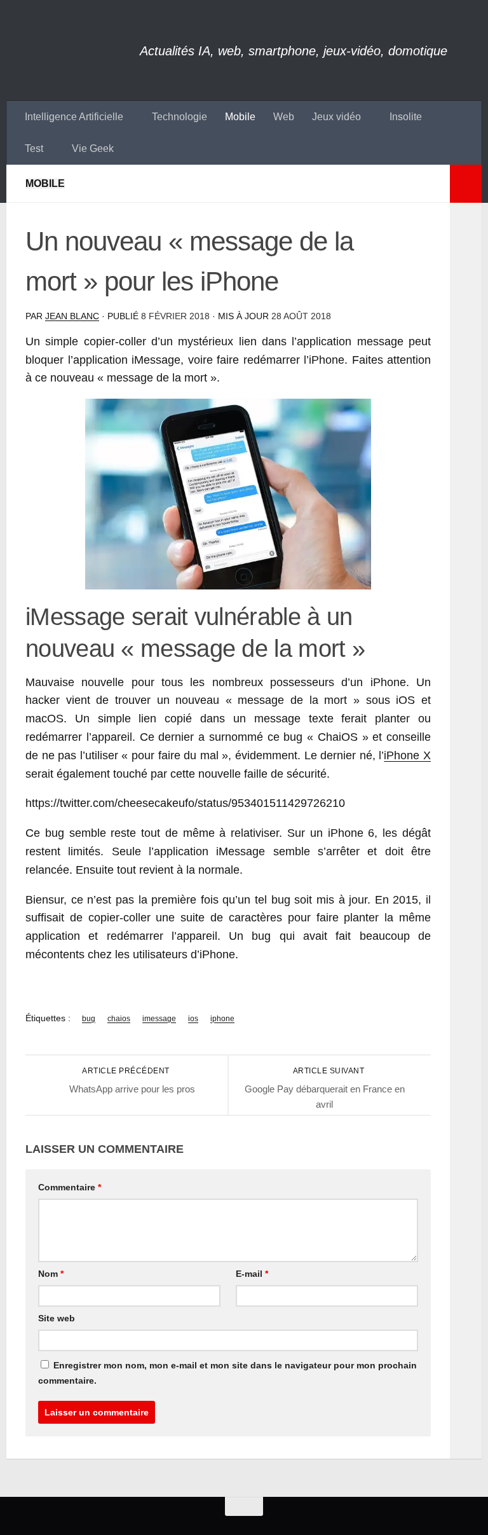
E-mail (252, 1274)
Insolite (406, 116)
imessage (159, 1018)
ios (193, 1018)
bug (88, 1018)
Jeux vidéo (336, 116)
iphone (222, 1018)
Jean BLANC (72, 316)
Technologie (179, 116)
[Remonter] (244, 1506)
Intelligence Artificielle (74, 116)
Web (283, 116)
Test (34, 148)
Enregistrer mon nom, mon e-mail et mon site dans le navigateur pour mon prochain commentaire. (227, 1373)
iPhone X (407, 755)
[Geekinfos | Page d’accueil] (73, 50)
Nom (51, 1274)
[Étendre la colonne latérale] (466, 184)
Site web (56, 1318)
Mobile (240, 116)
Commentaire (69, 1187)
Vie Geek (93, 148)
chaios (118, 1018)
